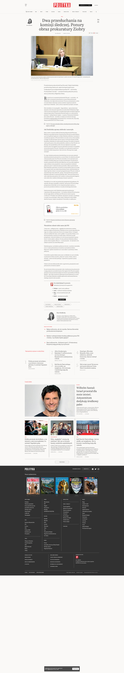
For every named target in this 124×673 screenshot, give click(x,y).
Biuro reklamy (28, 557)
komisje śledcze (57, 304)
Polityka (27, 502)
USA (26, 544)
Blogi (83, 502)
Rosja (26, 548)
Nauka (59, 11)
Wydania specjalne (29, 504)
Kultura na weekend (67, 508)
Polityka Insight (32, 572)
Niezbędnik (27, 515)
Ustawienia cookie (54, 566)
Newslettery (66, 11)
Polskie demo (66, 519)
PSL (26, 528)
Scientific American (29, 507)
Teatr (45, 528)
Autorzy (84, 521)
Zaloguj (96, 5)
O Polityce (27, 564)
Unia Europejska (28, 543)
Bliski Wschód (28, 546)
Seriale (45, 524)
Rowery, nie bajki (67, 517)
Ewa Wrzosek (48, 304)
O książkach (66, 512)
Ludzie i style (85, 504)
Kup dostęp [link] (62, 299)
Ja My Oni (27, 513)
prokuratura (67, 304)
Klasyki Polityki (86, 515)
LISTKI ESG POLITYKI (49, 511)
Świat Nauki (27, 511)
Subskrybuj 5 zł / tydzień (85, 5)
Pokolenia (84, 11)
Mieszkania (46, 502)
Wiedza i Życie (28, 509)
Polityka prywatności (54, 559)
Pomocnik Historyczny (30, 505)
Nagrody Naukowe (48, 548)
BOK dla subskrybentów (30, 561)
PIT (45, 504)
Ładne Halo (73, 572)
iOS (76, 560)
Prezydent (27, 533)
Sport (83, 513)
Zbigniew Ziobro (60, 306)
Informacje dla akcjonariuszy (56, 564)
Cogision (70, 572)
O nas (83, 524)
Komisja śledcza (54, 118)
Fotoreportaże (85, 505)
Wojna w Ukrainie (29, 541)
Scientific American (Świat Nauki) (51, 544)
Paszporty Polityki (48, 532)
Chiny (26, 550)
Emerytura (46, 507)
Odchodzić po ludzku (87, 511)
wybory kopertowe (49, 306)
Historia (84, 507)
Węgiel (45, 505)
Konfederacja (28, 532)
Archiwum (84, 519)
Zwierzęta (84, 517)
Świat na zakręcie (67, 510)
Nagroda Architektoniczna (50, 533)
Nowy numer (29, 11)
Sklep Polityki (85, 526)
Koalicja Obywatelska (29, 522)
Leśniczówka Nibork (40, 572)
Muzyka (46, 520)
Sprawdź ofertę (74, 213)
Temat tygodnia (66, 506)
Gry (45, 530)
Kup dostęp (75, 668)
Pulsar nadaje (66, 521)
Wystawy (46, 526)
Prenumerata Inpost (86, 528)
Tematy (84, 522)
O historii (65, 514)
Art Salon (46, 535)
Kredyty (46, 509)
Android (79, 560)
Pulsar (45, 543)
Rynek (47, 11)
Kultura (53, 11)
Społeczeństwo (85, 509)
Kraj (36, 11)
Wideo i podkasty (75, 11)
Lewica (26, 526)
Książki (45, 518)
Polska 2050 (27, 530)
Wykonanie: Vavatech (79, 572)
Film (45, 522)
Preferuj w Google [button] (94, 33)
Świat (41, 11)
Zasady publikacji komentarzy (56, 557)
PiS (25, 524)
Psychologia (66, 516)
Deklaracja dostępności (55, 561)
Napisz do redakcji (28, 559)
